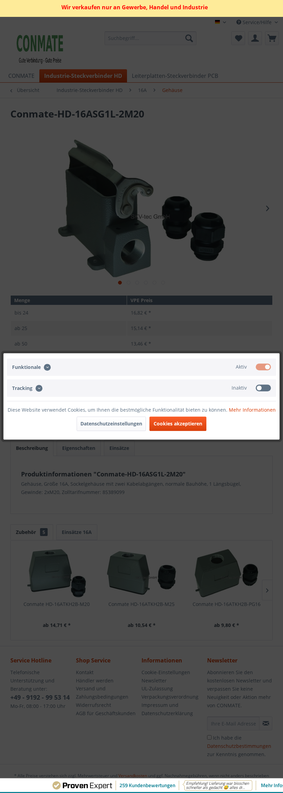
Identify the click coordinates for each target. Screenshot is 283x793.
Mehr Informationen (252, 410)
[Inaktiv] (263, 387)
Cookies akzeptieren (178, 424)
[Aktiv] (263, 366)
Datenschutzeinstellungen (111, 424)
